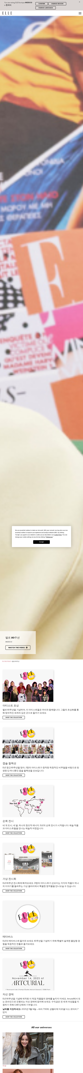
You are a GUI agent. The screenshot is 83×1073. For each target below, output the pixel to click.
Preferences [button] (49, 537)
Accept (41, 542)
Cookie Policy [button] (58, 534)
